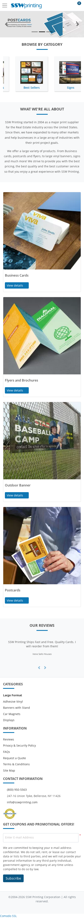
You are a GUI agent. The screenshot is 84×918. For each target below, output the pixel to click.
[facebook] (30, 907)
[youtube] (46, 907)
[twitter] (37, 907)
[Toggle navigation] (6, 5)
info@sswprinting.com (22, 802)
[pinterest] (54, 907)
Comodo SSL (8, 916)
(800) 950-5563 (17, 790)
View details (15, 285)
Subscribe (13, 878)
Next (81, 76)
